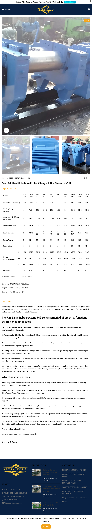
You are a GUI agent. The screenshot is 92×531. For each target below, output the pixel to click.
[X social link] (10, 292)
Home (4, 178)
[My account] (89, 9)
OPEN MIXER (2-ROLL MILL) (19, 178)
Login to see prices (9, 188)
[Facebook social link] (8, 292)
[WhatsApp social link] (19, 292)
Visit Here (21, 429)
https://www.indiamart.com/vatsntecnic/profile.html (21, 434)
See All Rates (69, 2)
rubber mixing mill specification (16, 288)
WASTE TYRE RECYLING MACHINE (74, 487)
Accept (46, 527)
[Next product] (89, 178)
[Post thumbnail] (36, 475)
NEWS (64, 502)
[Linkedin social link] (16, 292)
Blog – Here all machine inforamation (75, 498)
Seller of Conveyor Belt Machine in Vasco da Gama (51, 472)
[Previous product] (84, 178)
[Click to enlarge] (6, 130)
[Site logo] (46, 9)
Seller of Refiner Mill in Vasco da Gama (50, 504)
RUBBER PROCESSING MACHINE (74, 470)
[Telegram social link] (22, 292)
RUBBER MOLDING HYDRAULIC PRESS (73, 475)
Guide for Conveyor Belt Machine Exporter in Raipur (51, 488)
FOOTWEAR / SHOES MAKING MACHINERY (73, 492)
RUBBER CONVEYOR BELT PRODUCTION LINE (71, 482)
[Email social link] (13, 292)
